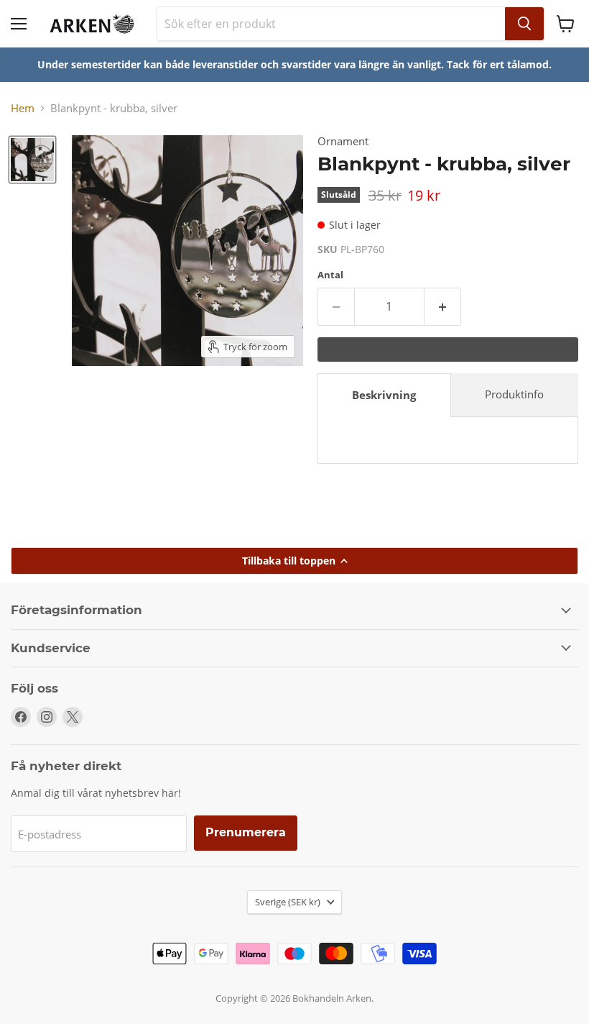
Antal (330, 275)
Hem (22, 108)
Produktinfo (514, 394)
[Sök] (524, 23)
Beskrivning (384, 395)
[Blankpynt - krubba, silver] (32, 160)
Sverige (287, 901)
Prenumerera (245, 832)
